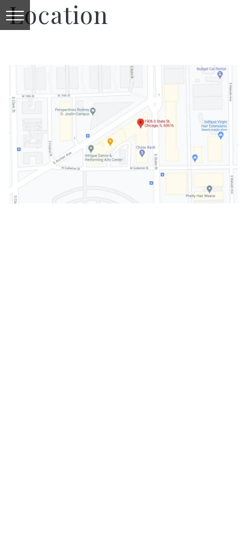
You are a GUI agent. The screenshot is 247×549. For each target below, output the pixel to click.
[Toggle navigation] (15, 15)
